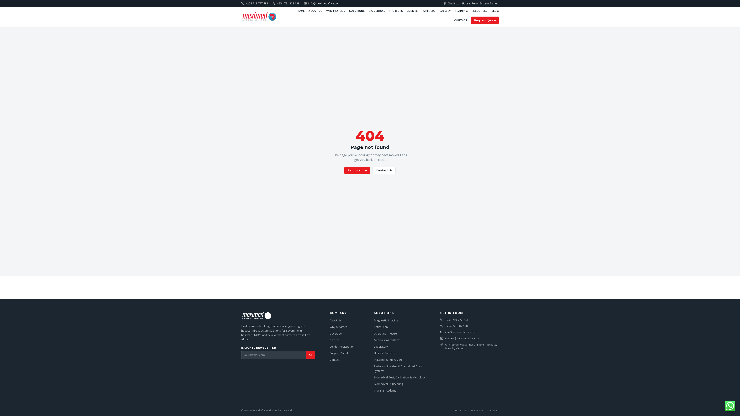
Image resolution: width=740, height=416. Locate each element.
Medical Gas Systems (387, 340)
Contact (460, 20)
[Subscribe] (310, 355)
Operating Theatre (385, 333)
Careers (334, 340)
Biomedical (377, 10)
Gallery (445, 10)
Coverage (336, 333)
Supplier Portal (339, 353)
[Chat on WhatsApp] (730, 406)
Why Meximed (335, 10)
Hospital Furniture (385, 353)
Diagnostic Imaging (386, 320)
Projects (396, 10)
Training (461, 10)
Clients (412, 10)
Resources (480, 10)
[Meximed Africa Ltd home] (259, 16)
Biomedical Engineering (388, 384)
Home (301, 10)
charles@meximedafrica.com (463, 338)
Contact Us (384, 170)
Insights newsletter (258, 347)
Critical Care (381, 327)
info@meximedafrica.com (461, 332)
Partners (428, 10)
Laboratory (381, 346)
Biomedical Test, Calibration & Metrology (400, 377)
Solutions (357, 10)
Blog (495, 10)
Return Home (357, 170)
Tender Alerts (478, 410)
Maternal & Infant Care (388, 359)
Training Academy (385, 390)
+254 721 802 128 (456, 326)
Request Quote (485, 20)
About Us (315, 10)
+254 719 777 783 (456, 320)
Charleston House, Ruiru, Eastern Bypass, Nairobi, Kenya (471, 346)
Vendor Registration (342, 346)
